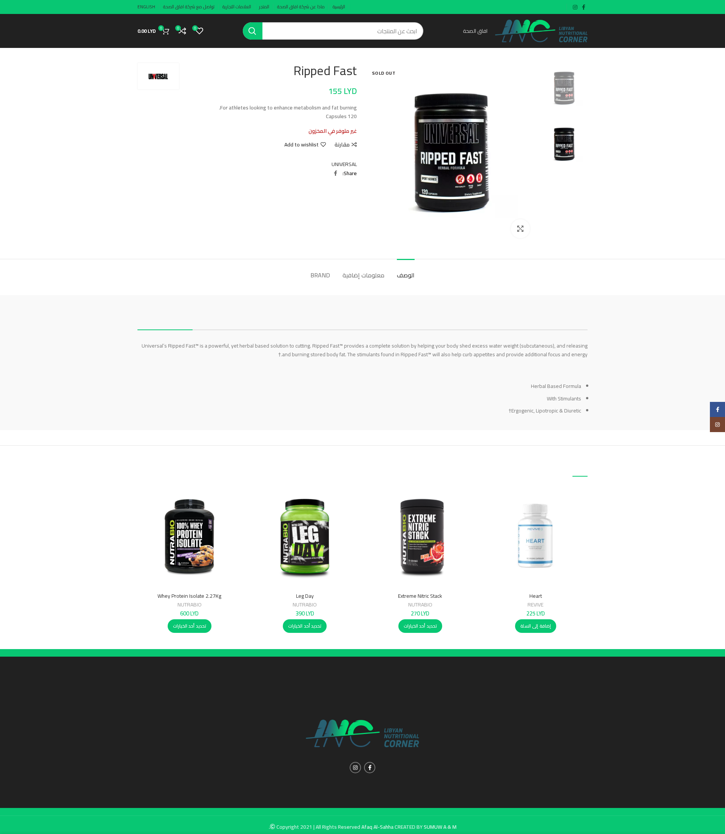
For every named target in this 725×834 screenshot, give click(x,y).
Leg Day (305, 596)
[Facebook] (717, 409)
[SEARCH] (252, 31)
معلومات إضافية (363, 275)
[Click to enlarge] (520, 228)
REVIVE (535, 604)
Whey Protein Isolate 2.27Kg (189, 596)
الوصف (406, 275)
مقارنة (342, 144)
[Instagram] (717, 424)
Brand (320, 275)
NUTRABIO (420, 604)
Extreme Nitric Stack (420, 596)
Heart (535, 596)
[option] (564, 88)
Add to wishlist (301, 144)
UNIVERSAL (344, 164)
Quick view (489, 513)
